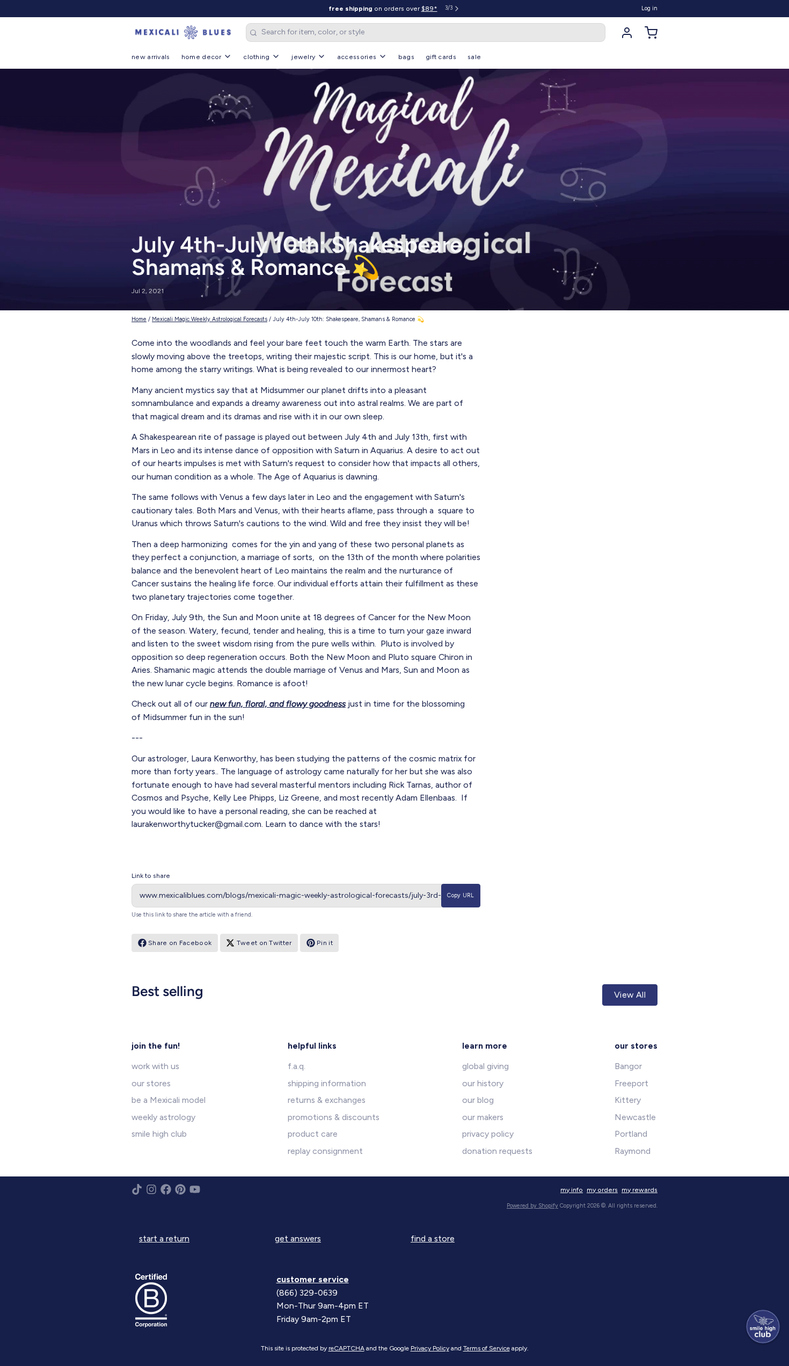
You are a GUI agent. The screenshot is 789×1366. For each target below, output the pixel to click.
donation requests (497, 1151)
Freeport (631, 1083)
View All (630, 995)
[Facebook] (165, 1189)
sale (474, 57)
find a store (433, 1238)
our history (482, 1083)
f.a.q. (296, 1066)
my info (571, 1190)
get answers (298, 1238)
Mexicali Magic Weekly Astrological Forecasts (209, 319)
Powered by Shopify (532, 1205)
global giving (485, 1066)
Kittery (628, 1100)
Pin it (325, 943)
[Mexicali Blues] (183, 33)
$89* (429, 8)
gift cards (441, 57)
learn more (484, 1046)
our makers (482, 1117)
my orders (602, 1190)
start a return (164, 1238)
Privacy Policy (430, 1348)
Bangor (628, 1066)
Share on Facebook (179, 943)
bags (406, 57)
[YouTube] (194, 1189)
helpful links (312, 1046)
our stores (151, 1083)
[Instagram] (151, 1189)
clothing (256, 57)
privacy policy (488, 1134)
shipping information (327, 1083)
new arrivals (151, 57)
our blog (478, 1100)
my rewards (640, 1190)
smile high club (159, 1134)
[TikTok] (137, 1189)
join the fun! (156, 1046)
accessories (356, 57)
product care (313, 1134)
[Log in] (623, 32)
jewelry (303, 57)
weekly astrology (163, 1117)
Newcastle (635, 1117)
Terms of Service (486, 1348)
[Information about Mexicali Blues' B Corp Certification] (202, 1300)
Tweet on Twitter (264, 943)
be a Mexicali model (169, 1100)
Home (139, 319)
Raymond (633, 1151)
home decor (201, 57)
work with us (155, 1066)
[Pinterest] (180, 1189)
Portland (631, 1134)
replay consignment (325, 1151)
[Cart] (647, 32)
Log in (649, 8)
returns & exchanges (327, 1100)
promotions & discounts (333, 1117)
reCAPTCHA (346, 1348)
